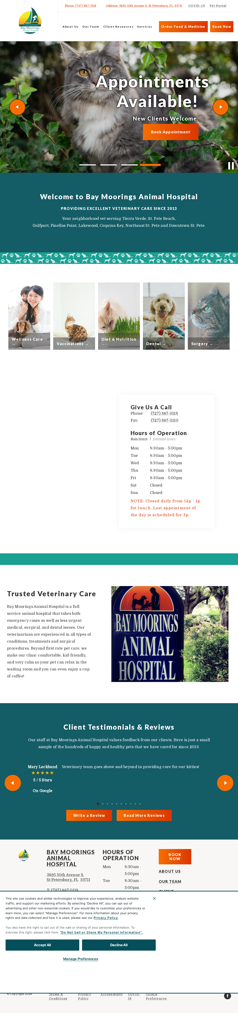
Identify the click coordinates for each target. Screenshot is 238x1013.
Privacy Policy (106, 918)
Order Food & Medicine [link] (183, 27)
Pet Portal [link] (218, 5)
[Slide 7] (126, 804)
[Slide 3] (129, 165)
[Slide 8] (131, 804)
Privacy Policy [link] (84, 996)
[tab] (141, 439)
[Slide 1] (87, 165)
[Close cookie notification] (154, 898)
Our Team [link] (90, 26)
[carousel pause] (231, 166)
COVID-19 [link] (196, 5)
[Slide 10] (140, 804)
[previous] (17, 107)
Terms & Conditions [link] (58, 996)
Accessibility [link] (112, 994)
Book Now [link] (221, 27)
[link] (30, 20)
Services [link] (144, 26)
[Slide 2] (108, 165)
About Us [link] (71, 26)
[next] (220, 107)
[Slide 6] (121, 804)
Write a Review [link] (89, 815)
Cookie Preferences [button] (156, 996)
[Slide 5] (117, 804)
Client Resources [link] (118, 26)
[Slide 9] (135, 804)
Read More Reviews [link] (144, 815)
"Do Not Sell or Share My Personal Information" (101, 932)
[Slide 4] (150, 165)
